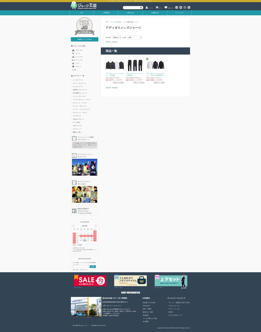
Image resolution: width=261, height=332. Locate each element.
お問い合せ (130, 13)
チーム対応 (76, 122)
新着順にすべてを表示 (84, 39)
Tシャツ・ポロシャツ (80, 106)
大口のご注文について (176, 315)
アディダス (79, 50)
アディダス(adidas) (116, 22)
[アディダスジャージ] (115, 65)
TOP (81, 13)
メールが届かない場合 (150, 318)
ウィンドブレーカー (79, 96)
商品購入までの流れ (149, 302)
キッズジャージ (78, 86)
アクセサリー (77, 116)
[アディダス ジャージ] (155, 65)
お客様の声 (155, 13)
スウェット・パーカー (80, 103)
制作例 (171, 312)
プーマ (77, 53)
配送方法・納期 (148, 312)
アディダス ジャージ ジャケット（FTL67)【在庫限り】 (155, 74)
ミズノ (77, 63)
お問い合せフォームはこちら (111, 305)
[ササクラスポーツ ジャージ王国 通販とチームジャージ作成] (83, 5)
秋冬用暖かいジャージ (80, 93)
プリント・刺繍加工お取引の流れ (179, 302)
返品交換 (146, 315)
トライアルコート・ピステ (81, 99)
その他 (74, 70)
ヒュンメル (79, 57)
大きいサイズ (77, 125)
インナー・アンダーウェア (81, 109)
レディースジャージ (79, 83)
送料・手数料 (147, 309)
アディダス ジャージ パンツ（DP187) (135, 74)
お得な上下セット (78, 119)
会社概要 (146, 321)
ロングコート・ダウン (80, 112)
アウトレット (77, 129)
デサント (78, 66)
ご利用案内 (106, 13)
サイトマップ (179, 13)
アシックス (79, 60)
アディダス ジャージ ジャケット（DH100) (115, 74)
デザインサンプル (174, 309)
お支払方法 (146, 306)
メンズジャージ (78, 80)
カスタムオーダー (174, 306)
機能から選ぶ (77, 132)
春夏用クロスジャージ (80, 90)
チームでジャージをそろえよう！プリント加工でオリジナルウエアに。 (130, 1)
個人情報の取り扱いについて (81, 325)
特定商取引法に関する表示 (98, 325)
